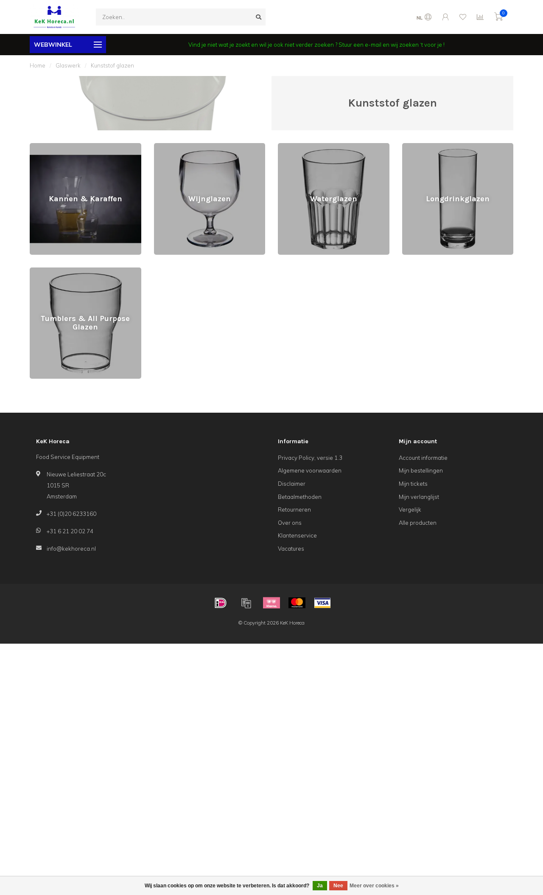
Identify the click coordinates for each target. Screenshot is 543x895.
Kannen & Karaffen (54, 147)
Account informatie (423, 457)
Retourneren (294, 509)
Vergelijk (410, 509)
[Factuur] (246, 603)
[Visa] (322, 603)
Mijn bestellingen (421, 470)
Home (37, 65)
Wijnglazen (169, 147)
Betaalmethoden (300, 496)
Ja (320, 886)
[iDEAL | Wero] (220, 603)
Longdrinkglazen (424, 147)
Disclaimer (291, 483)
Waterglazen (295, 147)
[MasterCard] (297, 603)
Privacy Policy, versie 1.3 (310, 457)
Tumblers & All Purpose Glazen (69, 271)
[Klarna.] (271, 603)
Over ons (290, 522)
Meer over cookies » (374, 886)
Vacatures (291, 548)
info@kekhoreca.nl (71, 548)
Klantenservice (297, 535)
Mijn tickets (413, 483)
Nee (338, 886)
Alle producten (418, 522)
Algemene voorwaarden (309, 470)
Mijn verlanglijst (419, 496)
